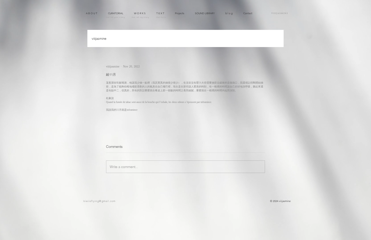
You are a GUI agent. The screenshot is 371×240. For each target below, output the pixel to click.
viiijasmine (99, 39)
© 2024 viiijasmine (280, 201)
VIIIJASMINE (279, 13)
